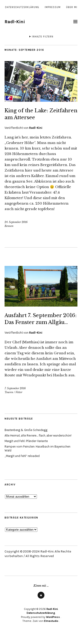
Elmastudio (51, 621)
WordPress (53, 617)
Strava (41, 598)
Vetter (18, 392)
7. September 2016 (15, 388)
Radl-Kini (15, 21)
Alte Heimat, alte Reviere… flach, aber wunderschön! (38, 435)
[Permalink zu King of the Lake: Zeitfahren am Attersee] (41, 100)
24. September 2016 (16, 222)
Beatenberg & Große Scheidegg (26, 430)
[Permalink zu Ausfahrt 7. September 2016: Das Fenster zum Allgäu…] (41, 305)
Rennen (9, 226)
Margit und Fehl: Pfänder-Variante (26, 441)
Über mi (71, 7)
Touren (9, 392)
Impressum (53, 7)
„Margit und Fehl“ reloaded (22, 456)
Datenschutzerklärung (22, 7)
